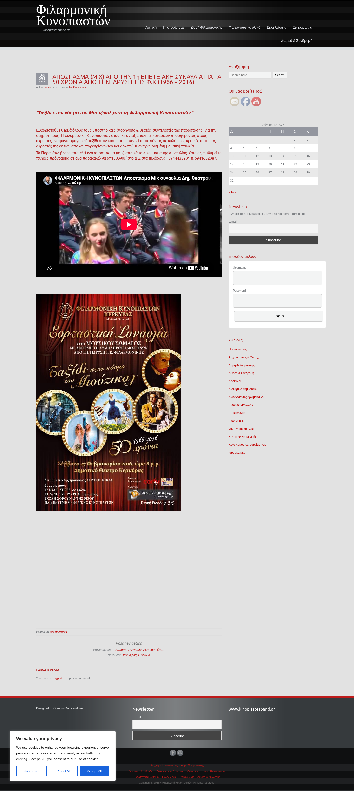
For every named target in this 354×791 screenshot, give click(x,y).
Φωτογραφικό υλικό (244, 27)
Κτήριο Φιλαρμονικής (242, 437)
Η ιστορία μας (173, 27)
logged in (59, 678)
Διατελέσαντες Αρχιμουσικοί (246, 397)
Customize (32, 771)
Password (239, 290)
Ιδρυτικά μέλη (237, 452)
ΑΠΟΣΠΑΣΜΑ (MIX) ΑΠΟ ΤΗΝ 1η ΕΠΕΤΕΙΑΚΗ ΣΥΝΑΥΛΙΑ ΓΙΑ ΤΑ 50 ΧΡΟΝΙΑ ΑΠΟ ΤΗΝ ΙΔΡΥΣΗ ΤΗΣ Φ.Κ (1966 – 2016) (136, 79)
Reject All (63, 771)
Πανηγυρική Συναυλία (136, 655)
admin (48, 87)
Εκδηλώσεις (276, 27)
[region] (63, 756)
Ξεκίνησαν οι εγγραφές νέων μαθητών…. (138, 649)
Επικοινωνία (302, 27)
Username (240, 267)
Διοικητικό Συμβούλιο (243, 389)
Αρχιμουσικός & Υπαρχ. (244, 357)
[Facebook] (173, 753)
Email (233, 221)
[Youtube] (180, 753)
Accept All (94, 771)
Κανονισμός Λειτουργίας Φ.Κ (247, 444)
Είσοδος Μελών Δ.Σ (241, 405)
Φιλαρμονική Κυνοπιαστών (73, 17)
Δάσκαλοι (235, 381)
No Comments (77, 87)
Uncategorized (58, 632)
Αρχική (151, 27)
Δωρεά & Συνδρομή (296, 41)
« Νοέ (232, 192)
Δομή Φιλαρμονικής (206, 27)
